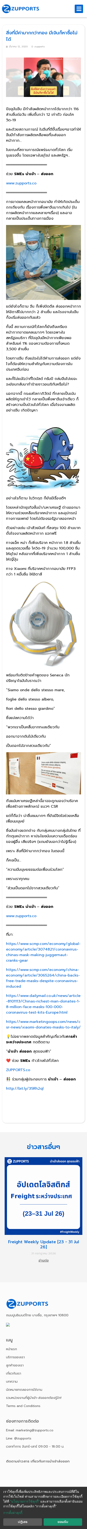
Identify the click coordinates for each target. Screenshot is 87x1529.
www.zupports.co (21, 183)
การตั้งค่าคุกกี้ (12, 1513)
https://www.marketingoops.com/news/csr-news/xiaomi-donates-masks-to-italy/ (43, 1024)
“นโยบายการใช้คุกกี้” (24, 1501)
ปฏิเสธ (22, 1521)
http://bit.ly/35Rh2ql (25, 1088)
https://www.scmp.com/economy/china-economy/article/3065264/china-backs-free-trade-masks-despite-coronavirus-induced (43, 978)
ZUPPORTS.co (18, 1070)
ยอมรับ (63, 1521)
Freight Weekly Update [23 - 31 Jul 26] (43, 1244)
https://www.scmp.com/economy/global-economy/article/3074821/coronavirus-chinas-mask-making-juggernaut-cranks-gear (43, 952)
